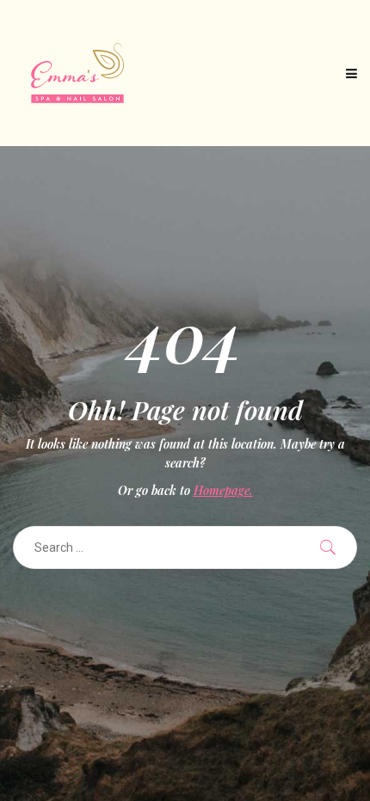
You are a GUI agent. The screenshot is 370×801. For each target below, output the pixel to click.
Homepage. (223, 490)
